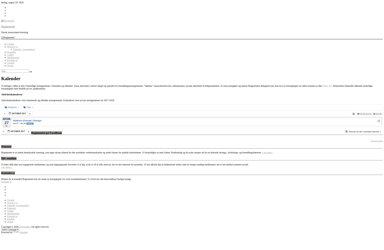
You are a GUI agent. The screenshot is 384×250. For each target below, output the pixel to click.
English (10, 63)
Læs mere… (7, 167)
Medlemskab (13, 57)
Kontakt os (12, 60)
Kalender (11, 52)
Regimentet (8, 26)
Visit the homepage (377, 141)
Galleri (10, 55)
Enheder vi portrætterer (24, 49)
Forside (10, 44)
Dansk (10, 65)
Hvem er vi (12, 46)
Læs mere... (267, 152)
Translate (23, 232)
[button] (363, 132)
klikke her (327, 86)
